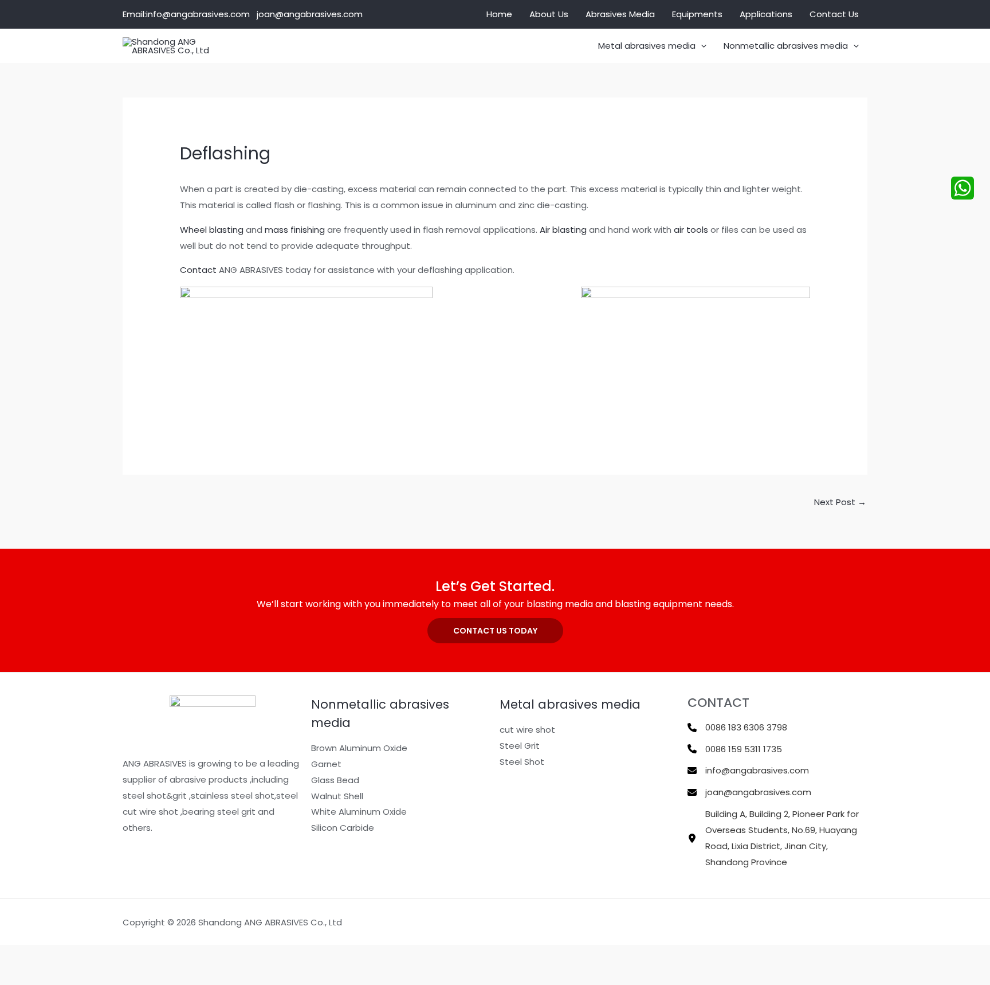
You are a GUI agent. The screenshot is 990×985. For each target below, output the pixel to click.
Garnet (326, 764)
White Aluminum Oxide (359, 812)
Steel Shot (522, 762)
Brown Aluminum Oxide (359, 748)
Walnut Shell (337, 796)
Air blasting (563, 230)
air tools (691, 230)
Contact (198, 270)
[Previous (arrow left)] (18, 976)
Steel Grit (520, 746)
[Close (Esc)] (135, 956)
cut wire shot (527, 730)
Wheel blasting (211, 230)
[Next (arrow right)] (57, 976)
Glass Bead (335, 780)
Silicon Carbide (342, 828)
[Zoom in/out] (18, 956)
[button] (495, 630)
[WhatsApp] (962, 188)
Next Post (840, 502)
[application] (701, 46)
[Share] (96, 956)
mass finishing (295, 230)
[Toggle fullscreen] (57, 956)
